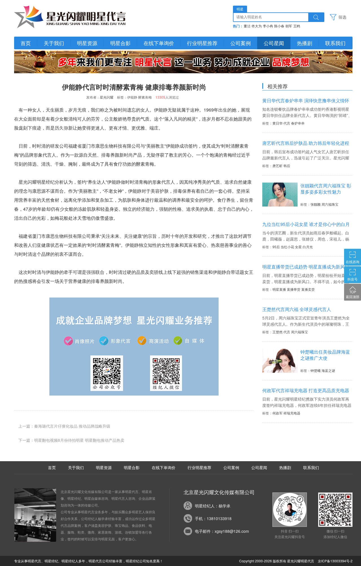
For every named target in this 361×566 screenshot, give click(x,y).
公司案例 (240, 42)
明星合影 (120, 42)
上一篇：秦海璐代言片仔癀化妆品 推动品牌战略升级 (64, 426)
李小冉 (268, 26)
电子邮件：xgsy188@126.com (222, 531)
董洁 (247, 26)
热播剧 (304, 42)
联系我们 (335, 42)
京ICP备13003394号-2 (335, 560)
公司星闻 (274, 42)
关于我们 (54, 42)
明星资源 (87, 42)
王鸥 (296, 26)
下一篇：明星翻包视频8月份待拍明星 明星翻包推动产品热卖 (71, 440)
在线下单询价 (159, 42)
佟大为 (257, 26)
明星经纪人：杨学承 (212, 506)
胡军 (288, 26)
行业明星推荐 (202, 42)
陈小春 (279, 26)
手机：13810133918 (213, 518)
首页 (26, 42)
